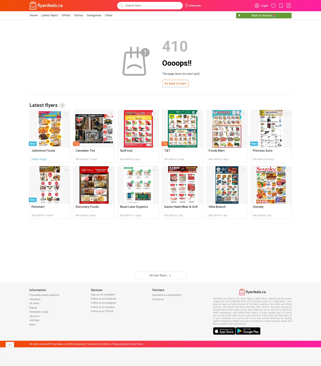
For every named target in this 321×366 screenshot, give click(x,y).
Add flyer (34, 320)
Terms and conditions (98, 344)
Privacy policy (119, 344)
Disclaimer (79, 344)
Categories (94, 15)
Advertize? (35, 299)
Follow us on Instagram (103, 302)
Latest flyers (49, 15)
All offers (34, 303)
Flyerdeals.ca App (39, 311)
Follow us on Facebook (103, 298)
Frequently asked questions (44, 295)
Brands (33, 307)
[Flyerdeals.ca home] (46, 5)
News (32, 324)
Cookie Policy (135, 344)
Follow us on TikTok (102, 311)
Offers (66, 15)
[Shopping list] (289, 6)
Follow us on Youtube (102, 307)
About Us (34, 316)
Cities (108, 15)
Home (34, 15)
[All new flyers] (62, 105)
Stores (78, 15)
